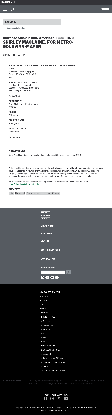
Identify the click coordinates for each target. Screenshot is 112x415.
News (43, 337)
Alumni (43, 308)
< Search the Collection (15, 28)
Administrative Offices (52, 358)
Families (44, 312)
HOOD (105, 8)
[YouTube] (66, 398)
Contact (90, 407)
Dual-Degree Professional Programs (46, 380)
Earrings (46, 193)
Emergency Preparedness (53, 362)
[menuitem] (56, 302)
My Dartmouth (50, 292)
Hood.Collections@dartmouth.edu (24, 184)
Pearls (29, 193)
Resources (48, 345)
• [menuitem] (73, 407)
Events (44, 333)
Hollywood (20, 193)
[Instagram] (52, 398)
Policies (79, 407)
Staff (42, 304)
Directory (45, 329)
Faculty (43, 300)
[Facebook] (45, 398)
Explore (10, 22)
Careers (44, 366)
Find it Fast (49, 317)
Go (68, 272)
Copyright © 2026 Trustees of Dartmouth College (38, 407)
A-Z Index (45, 321)
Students (44, 296)
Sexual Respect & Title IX (53, 370)
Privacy (68, 407)
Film (11, 193)
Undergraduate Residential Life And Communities (69, 383)
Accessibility (47, 354)
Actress (37, 193)
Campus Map (47, 325)
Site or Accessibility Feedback (55, 410)
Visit (43, 341)
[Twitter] (59, 398)
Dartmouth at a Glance (51, 350)
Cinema (55, 193)
